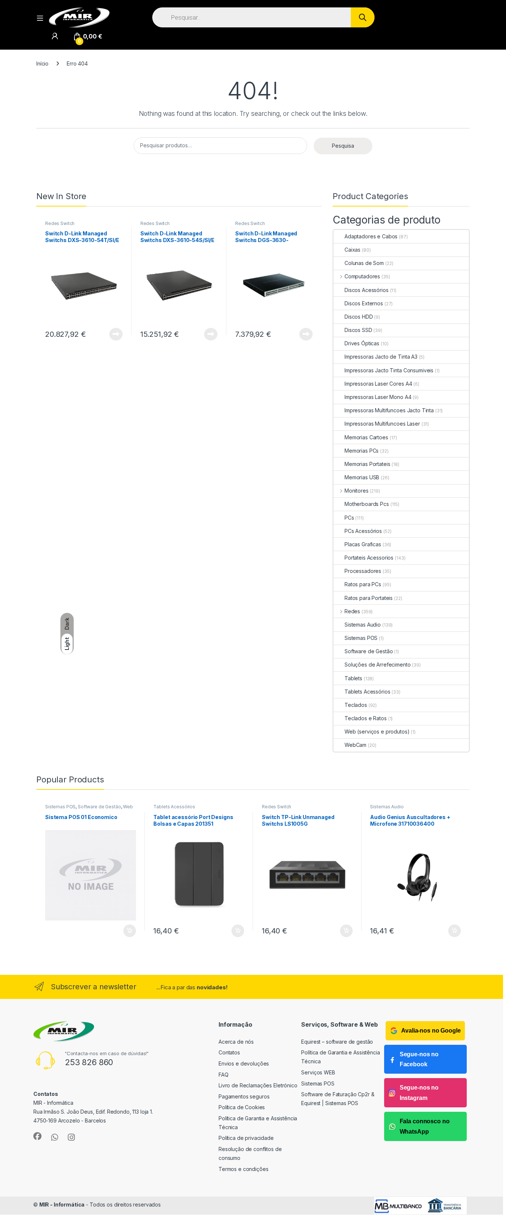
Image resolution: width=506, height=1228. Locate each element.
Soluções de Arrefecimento (377, 664)
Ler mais (116, 334)
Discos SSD (358, 330)
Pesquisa (343, 145)
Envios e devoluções (244, 1063)
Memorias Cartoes (366, 437)
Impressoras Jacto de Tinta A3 (380, 356)
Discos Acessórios (366, 290)
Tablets (353, 678)
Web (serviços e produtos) (377, 731)
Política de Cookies (242, 1107)
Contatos (229, 1052)
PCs (349, 517)
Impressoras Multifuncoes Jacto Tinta (389, 410)
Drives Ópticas (361, 343)
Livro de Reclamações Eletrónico (258, 1085)
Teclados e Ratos (365, 718)
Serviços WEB (318, 1072)
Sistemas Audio (362, 624)
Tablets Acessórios (367, 691)
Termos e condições (243, 1169)
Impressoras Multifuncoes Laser (382, 423)
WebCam (355, 745)
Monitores (356, 490)
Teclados (355, 705)
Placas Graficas (362, 544)
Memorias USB (361, 477)
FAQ (224, 1074)
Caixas (352, 249)
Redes (352, 611)
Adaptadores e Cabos (370, 236)
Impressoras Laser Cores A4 (378, 383)
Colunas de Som (364, 263)
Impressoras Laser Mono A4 (378, 397)
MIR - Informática (62, 1204)
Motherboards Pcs (366, 504)
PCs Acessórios (363, 531)
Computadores (362, 276)
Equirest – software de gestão (337, 1042)
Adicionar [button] (124, 931)
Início (42, 63)
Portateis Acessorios (368, 557)
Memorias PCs (361, 450)
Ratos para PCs (362, 584)
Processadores (362, 571)
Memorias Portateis (367, 464)
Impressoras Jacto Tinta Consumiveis (388, 370)
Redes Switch (59, 223)
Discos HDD (358, 316)
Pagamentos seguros (244, 1096)
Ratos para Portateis (368, 598)
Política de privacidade (246, 1138)
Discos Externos (363, 303)
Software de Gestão (368, 651)
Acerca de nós (236, 1042)
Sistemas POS (360, 638)
